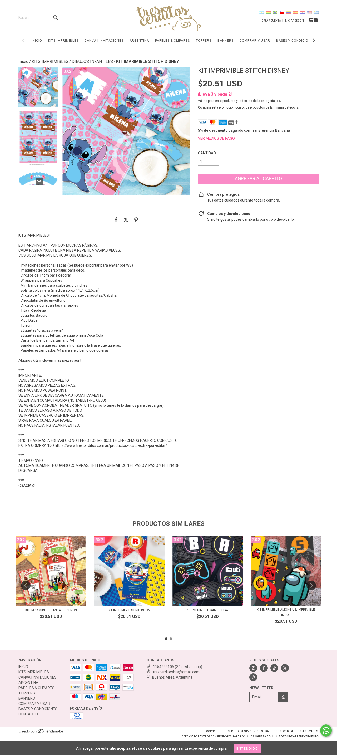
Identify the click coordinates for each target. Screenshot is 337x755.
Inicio (23, 61)
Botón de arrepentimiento (299, 736)
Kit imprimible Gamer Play (208, 610)
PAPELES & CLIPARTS (172, 40)
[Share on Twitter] (125, 219)
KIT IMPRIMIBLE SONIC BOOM (129, 610)
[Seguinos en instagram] (253, 668)
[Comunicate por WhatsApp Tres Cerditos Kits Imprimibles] (326, 730)
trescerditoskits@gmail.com (176, 672)
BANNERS (225, 40)
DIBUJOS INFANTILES (92, 61)
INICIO (37, 40)
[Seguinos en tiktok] (274, 668)
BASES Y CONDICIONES (295, 40)
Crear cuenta (271, 20)
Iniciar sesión (294, 20)
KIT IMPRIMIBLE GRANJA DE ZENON (51, 610)
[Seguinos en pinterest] (253, 677)
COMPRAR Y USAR (255, 40)
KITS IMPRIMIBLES (63, 40)
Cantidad (207, 153)
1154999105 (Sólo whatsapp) (177, 667)
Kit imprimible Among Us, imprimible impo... (286, 612)
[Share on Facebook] (116, 219)
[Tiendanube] (41, 733)
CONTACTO (28, 714)
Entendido (247, 749)
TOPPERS (203, 40)
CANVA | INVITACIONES (104, 40)
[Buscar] (55, 17)
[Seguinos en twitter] (285, 668)
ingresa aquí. (264, 736)
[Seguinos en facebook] (264, 668)
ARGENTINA (139, 40)
